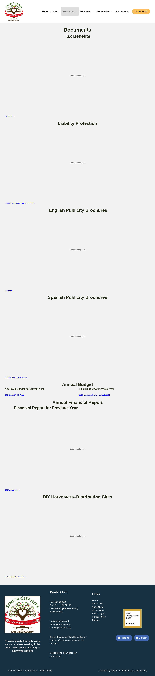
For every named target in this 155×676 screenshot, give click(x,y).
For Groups (122, 11)
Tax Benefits (9, 116)
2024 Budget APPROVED (14, 395)
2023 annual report (12, 490)
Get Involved (103, 11)
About (54, 11)
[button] (141, 11)
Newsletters (97, 607)
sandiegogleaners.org (60, 627)
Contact (96, 620)
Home (45, 11)
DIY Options (98, 610)
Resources (69, 11)
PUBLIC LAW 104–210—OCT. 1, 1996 (19, 203)
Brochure (8, 290)
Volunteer (85, 11)
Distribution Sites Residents (15, 577)
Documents (97, 604)
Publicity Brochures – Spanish (16, 377)
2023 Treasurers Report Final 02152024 (94, 395)
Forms (95, 600)
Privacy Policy (99, 617)
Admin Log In (98, 613)
